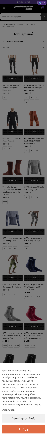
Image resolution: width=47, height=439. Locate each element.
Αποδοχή (23, 429)
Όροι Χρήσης (8, 409)
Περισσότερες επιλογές (23, 418)
